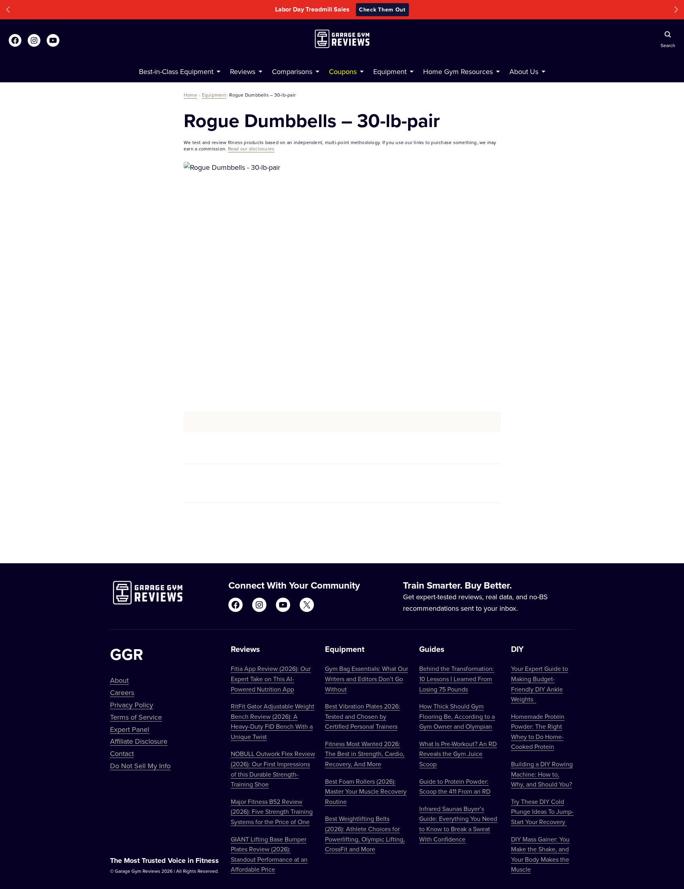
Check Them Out (382, 9)
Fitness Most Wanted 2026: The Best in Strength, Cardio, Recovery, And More (365, 753)
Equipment (214, 94)
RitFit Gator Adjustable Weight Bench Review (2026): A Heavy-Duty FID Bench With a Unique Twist (272, 721)
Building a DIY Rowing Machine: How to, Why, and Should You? (542, 774)
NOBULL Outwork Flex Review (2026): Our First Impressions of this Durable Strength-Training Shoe (273, 768)
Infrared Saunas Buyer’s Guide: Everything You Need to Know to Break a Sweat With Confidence (458, 823)
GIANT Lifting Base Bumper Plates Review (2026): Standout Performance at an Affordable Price (269, 854)
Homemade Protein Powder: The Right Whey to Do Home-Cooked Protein (537, 731)
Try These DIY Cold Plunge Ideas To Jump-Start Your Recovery (542, 811)
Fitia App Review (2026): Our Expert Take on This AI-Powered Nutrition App (271, 678)
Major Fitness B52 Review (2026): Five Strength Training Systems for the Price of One (272, 811)
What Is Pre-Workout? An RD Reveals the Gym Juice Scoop (458, 753)
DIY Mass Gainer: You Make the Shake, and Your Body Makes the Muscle (540, 854)
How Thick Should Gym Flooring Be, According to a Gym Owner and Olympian (457, 716)
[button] (8, 9)
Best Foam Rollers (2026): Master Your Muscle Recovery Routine (366, 791)
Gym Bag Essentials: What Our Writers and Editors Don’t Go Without (366, 678)
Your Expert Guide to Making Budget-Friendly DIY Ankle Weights (539, 683)
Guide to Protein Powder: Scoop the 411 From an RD (454, 786)
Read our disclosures (251, 148)
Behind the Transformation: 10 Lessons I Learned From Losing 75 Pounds (456, 678)
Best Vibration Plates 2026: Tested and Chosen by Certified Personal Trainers (362, 716)
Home (190, 94)
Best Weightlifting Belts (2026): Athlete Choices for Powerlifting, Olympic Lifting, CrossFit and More (365, 833)
